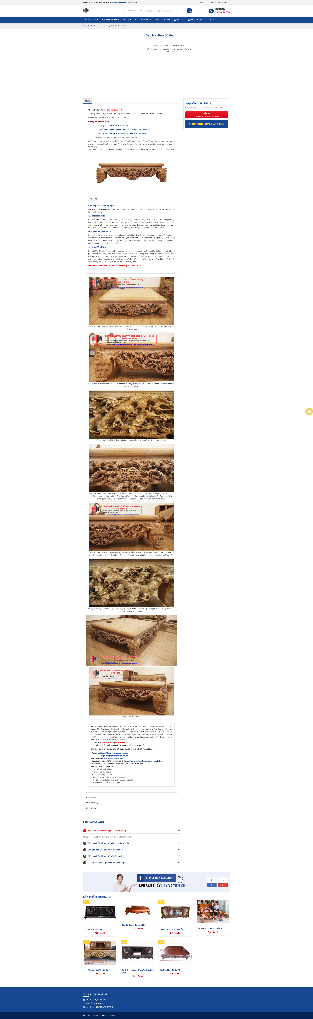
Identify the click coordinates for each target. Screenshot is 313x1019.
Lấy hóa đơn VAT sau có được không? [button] (105, 850)
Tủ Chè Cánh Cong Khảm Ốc (171, 929)
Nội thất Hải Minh (110, 20)
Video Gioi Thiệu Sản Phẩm (218, 2)
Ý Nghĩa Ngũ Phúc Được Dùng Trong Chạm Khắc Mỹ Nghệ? (122, 133)
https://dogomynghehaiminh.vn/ (114, 753)
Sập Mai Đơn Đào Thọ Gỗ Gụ (96, 970)
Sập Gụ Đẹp (107, 26)
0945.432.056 (222, 12)
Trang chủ (92, 20)
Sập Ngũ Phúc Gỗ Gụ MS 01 (171, 970)
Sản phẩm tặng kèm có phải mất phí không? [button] (108, 830)
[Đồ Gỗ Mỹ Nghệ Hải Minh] (86, 10)
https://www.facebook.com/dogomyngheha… (143, 761)
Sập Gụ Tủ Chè (129, 20)
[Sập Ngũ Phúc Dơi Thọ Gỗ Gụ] (213, 912)
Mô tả (87, 101)
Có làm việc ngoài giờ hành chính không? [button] (106, 863)
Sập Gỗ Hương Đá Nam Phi (133, 925)
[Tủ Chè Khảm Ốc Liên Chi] (100, 912)
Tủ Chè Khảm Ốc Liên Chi (95, 929)
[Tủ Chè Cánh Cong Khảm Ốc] (175, 912)
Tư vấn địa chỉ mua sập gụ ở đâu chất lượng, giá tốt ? (116, 137)
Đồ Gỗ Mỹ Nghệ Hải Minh (114, 742)
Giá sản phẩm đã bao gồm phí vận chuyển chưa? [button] (110, 843)
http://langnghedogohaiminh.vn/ (115, 756)
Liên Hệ (201, 2)
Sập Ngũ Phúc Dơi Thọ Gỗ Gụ (209, 928)
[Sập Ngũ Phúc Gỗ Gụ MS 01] (175, 953)
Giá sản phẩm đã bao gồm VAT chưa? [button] (105, 856)
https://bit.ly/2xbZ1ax (113, 758)
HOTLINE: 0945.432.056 (207, 124)
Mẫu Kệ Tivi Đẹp (163, 20)
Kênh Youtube (197, 20)
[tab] (87, 101)
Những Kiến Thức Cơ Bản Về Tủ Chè (113, 125)
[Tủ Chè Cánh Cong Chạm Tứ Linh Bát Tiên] (138, 953)
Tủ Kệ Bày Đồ (146, 20)
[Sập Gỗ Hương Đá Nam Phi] (138, 910)
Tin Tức (180, 20)
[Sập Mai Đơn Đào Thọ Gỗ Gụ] (100, 953)
